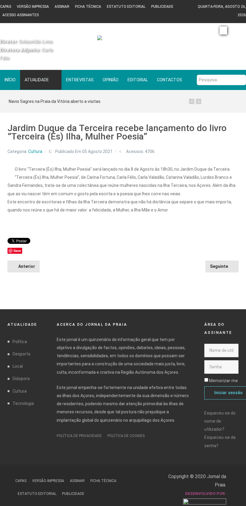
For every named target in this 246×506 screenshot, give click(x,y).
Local (18, 366)
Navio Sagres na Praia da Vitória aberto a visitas (54, 101)
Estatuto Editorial (126, 6)
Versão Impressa (33, 6)
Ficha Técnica (88, 6)
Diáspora (21, 378)
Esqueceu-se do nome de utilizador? (220, 421)
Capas (5, 6)
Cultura (35, 151)
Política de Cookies (126, 436)
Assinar (62, 6)
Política (20, 341)
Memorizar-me (223, 380)
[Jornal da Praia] (123, 40)
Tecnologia (23, 403)
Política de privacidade (79, 436)
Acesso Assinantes (20, 15)
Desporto (22, 354)
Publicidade (162, 6)
